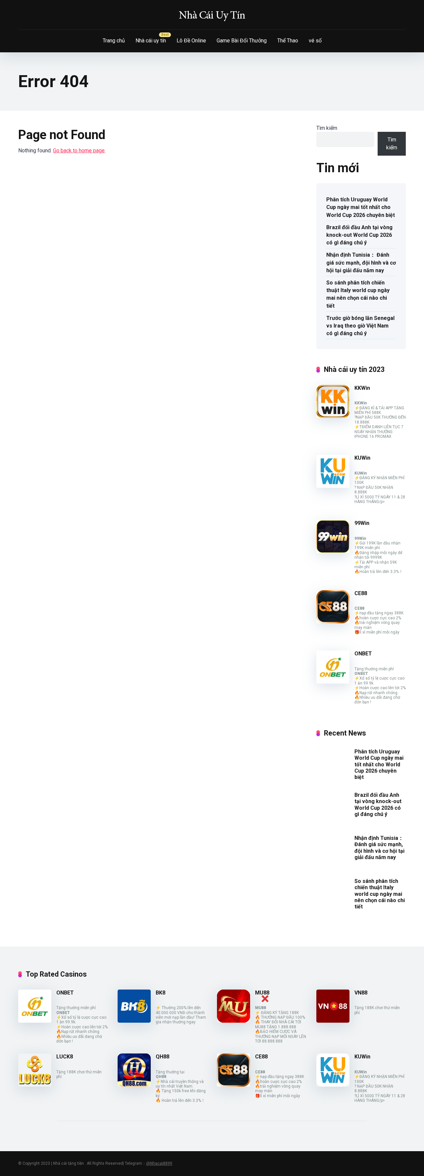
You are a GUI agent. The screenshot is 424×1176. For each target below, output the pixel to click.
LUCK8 (64, 1056)
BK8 (160, 993)
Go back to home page (79, 150)
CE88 (360, 593)
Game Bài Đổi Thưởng (242, 40)
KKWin (362, 388)
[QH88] (134, 1085)
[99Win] (332, 551)
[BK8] (134, 1021)
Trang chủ (114, 40)
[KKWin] (332, 416)
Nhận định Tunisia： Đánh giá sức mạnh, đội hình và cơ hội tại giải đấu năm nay (361, 262)
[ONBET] (332, 682)
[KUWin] (332, 486)
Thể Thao (287, 40)
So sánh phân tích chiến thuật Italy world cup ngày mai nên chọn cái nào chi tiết (358, 294)
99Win (361, 523)
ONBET (363, 653)
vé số (315, 40)
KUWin (362, 458)
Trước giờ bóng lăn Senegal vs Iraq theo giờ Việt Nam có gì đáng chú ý (360, 325)
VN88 (360, 993)
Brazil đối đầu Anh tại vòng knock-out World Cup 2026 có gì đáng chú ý (359, 235)
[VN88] (332, 1021)
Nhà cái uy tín (150, 40)
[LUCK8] (34, 1085)
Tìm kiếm (326, 128)
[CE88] (332, 621)
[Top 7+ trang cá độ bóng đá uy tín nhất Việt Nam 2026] (212, 15)
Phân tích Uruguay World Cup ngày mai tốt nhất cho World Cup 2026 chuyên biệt (360, 207)
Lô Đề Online (191, 40)
